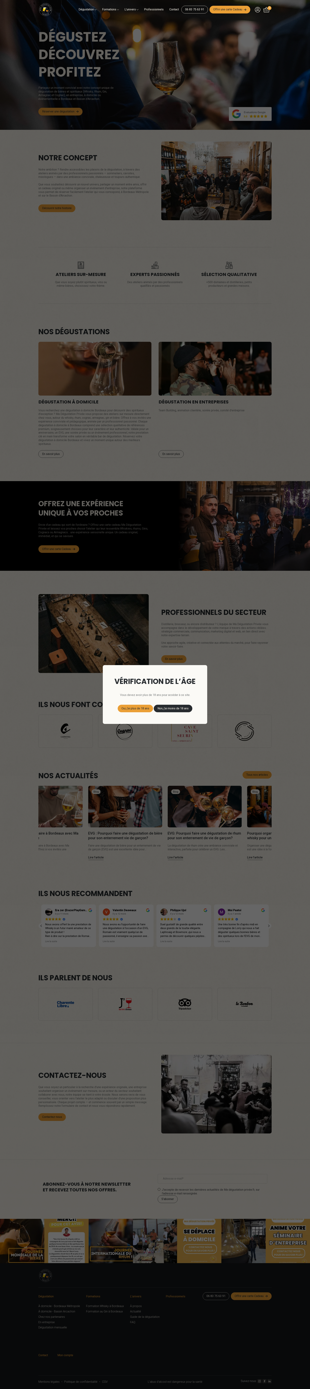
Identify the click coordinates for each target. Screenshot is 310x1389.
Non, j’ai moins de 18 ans (173, 708)
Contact (174, 9)
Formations (109, 9)
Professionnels (154, 9)
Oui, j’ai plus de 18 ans (135, 708)
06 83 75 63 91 (194, 9)
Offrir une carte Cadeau (227, 9)
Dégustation (86, 9)
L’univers (130, 9)
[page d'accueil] (46, 10)
